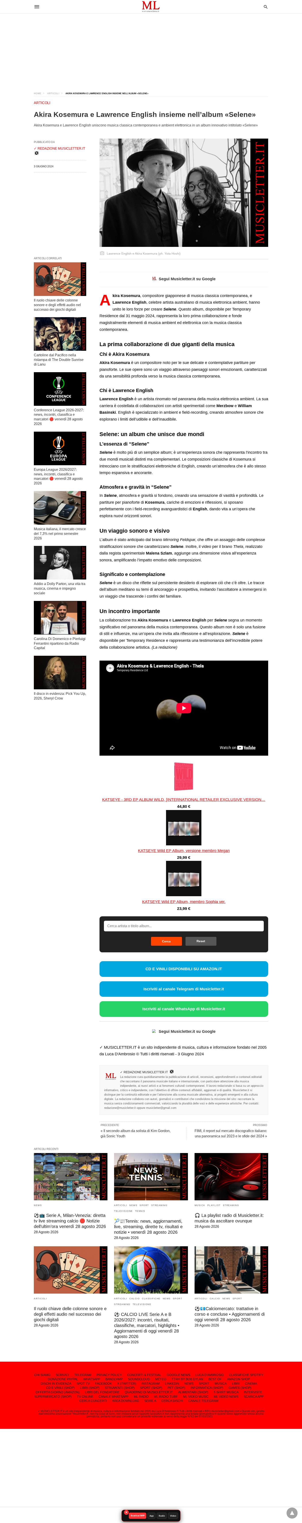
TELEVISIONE (123, 1211)
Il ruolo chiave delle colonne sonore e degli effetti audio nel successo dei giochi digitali (57, 304)
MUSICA (200, 1205)
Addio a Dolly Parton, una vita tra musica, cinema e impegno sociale (59, 588)
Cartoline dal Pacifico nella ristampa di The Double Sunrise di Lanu (59, 359)
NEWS (38, 1205)
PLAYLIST (214, 1205)
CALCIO (134, 1298)
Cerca (166, 941)
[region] (151, 48)
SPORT (144, 1205)
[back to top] (292, 1513)
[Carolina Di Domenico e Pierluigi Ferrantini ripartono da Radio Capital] (60, 618)
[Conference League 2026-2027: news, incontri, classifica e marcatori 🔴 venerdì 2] (60, 389)
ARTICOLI (53, 93)
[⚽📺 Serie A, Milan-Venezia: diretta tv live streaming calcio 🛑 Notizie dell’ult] (70, 1176)
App (151, 1515)
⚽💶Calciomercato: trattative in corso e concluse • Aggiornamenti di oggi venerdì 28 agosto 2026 (230, 1314)
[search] (265, 6)
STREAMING (159, 1205)
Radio (162, 1515)
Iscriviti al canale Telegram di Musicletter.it (183, 989)
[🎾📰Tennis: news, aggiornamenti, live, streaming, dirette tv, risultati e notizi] (151, 1176)
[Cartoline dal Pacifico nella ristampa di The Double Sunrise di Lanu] (60, 334)
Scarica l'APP (138, 1515)
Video (173, 1515)
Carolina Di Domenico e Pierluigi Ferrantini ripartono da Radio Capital (60, 643)
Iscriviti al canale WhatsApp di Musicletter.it (183, 1009)
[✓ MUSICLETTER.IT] (150, 6)
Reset (201, 941)
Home (37, 93)
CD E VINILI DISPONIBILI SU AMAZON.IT (183, 969)
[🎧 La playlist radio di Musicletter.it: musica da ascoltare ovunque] (231, 1176)
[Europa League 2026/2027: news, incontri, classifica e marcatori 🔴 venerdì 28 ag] (60, 448)
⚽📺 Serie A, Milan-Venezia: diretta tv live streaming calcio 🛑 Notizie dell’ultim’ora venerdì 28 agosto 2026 (70, 1221)
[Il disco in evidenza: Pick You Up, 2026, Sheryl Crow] (60, 672)
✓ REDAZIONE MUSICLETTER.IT (144, 1072)
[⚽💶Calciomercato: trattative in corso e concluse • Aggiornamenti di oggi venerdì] (231, 1270)
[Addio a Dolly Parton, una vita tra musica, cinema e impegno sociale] (60, 562)
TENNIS (140, 1211)
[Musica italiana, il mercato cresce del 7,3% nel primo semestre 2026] (60, 508)
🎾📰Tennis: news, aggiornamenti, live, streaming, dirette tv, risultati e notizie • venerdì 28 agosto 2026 (148, 1227)
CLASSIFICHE (151, 1298)
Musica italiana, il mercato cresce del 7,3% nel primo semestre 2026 (60, 533)
